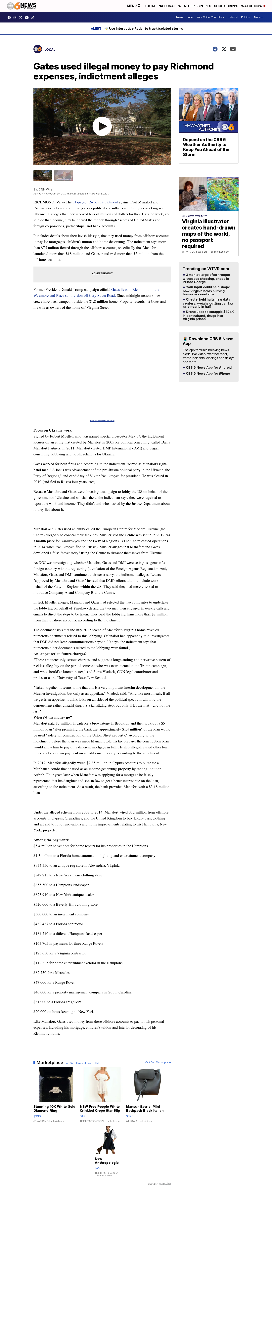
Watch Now (252, 6)
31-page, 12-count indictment (95, 201)
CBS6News (10, 17)
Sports (204, 6)
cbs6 (16, 17)
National (167, 6)
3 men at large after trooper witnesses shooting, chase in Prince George (206, 278)
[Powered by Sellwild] (165, 1184)
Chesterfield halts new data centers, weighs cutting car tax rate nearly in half (208, 303)
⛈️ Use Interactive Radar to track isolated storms (143, 28)
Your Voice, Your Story (210, 17)
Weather (186, 6)
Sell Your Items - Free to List (82, 1063)
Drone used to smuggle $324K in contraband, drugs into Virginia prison (208, 315)
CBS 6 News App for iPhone (207, 373)
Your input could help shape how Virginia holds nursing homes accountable (206, 290)
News (179, 17)
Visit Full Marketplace (158, 1062)
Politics (245, 17)
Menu (132, 6)
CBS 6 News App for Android (208, 367)
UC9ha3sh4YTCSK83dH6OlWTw (28, 17)
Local (150, 6)
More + (258, 17)
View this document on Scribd (102, 420)
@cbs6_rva (33, 17)
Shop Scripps (226, 6)
